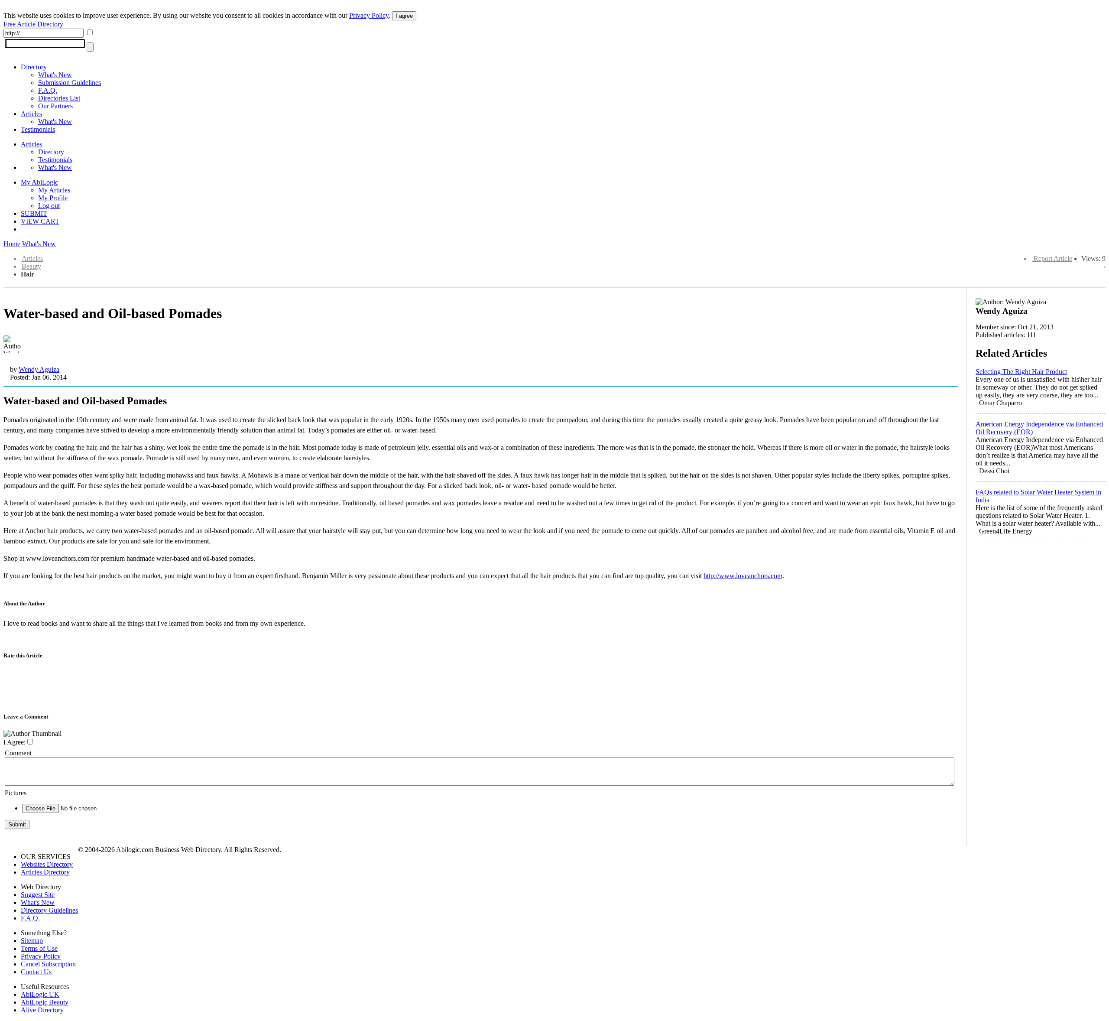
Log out (49, 205)
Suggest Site (38, 894)
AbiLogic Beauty (44, 1002)
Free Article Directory (33, 24)
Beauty (31, 266)
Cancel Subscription (48, 964)
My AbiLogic (39, 182)
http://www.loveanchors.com (743, 575)
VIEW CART (40, 221)
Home (11, 243)
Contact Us (36, 971)
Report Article (1053, 258)
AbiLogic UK (40, 994)
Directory (34, 67)
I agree (404, 16)
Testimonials (38, 129)
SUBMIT (34, 213)
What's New (55, 74)
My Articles (54, 190)
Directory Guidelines (49, 910)
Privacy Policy (369, 15)
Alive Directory (42, 1010)
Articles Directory (45, 872)
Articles (31, 113)
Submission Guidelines (69, 82)
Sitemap (32, 940)
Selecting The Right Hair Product (1021, 371)
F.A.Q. (47, 90)
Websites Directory (47, 864)
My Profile (53, 198)
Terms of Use (39, 948)
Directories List (59, 98)
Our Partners (55, 106)
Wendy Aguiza (39, 369)
